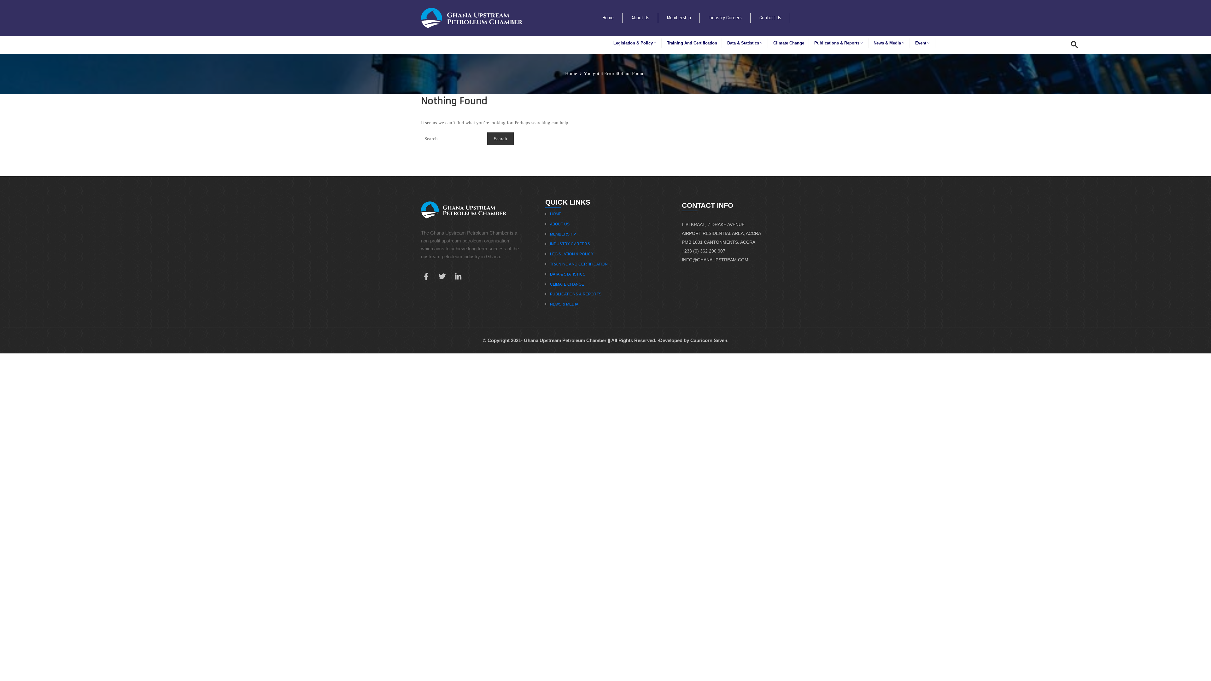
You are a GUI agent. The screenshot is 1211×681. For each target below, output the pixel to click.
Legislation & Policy (633, 43)
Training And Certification (579, 264)
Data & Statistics (743, 43)
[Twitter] (442, 276)
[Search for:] (453, 139)
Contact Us (770, 18)
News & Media (887, 43)
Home (608, 18)
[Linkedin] (458, 276)
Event (920, 43)
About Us (640, 18)
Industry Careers (725, 18)
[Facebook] (426, 276)
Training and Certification (692, 43)
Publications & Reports (836, 43)
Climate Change (788, 43)
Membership (679, 18)
